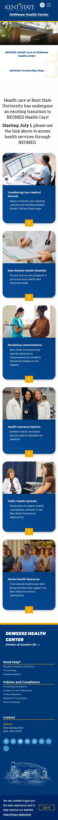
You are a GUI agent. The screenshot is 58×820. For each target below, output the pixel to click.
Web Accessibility (11, 702)
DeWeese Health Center (29, 14)
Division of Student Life (21, 644)
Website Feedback (12, 674)
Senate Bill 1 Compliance (15, 698)
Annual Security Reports (15, 686)
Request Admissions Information (19, 666)
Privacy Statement (12, 694)
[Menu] (49, 5)
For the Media (9, 670)
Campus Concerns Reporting (17, 690)
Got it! (46, 807)
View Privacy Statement (17, 814)
